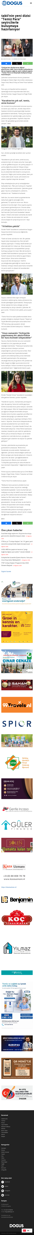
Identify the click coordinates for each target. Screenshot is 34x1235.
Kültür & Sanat (22, 59)
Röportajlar (4, 1162)
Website (3, 1233)
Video (2, 1158)
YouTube (6, 1195)
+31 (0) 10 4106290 (8, 1210)
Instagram (7, 1190)
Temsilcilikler (4, 1132)
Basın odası (4, 1130)
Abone (3, 1134)
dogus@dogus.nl (9, 1211)
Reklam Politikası (5, 1126)
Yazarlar (3, 1160)
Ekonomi (3, 1168)
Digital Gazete (6, 571)
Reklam (3, 1128)
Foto (2, 1156)
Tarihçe (3, 1120)
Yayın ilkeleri (4, 1124)
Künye (3, 1122)
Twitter (6, 1186)
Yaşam (3, 1154)
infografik (3, 1170)
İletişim (3, 1136)
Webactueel (13, 1233)
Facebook (7, 1182)
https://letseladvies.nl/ (9, 887)
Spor (2, 1166)
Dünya (3, 1150)
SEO (8, 1233)
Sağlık (2, 1164)
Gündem (15, 59)
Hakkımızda (4, 1118)
